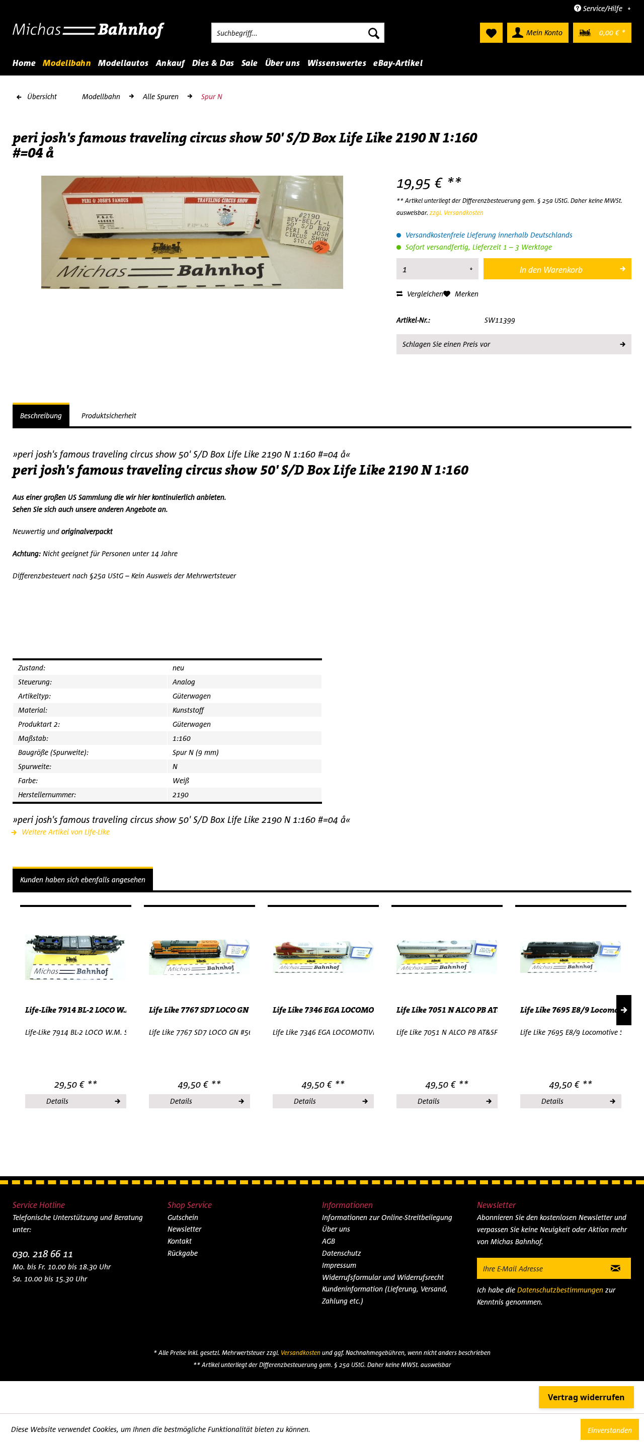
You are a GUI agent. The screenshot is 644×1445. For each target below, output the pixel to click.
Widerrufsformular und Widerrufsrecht (383, 1277)
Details (57, 1101)
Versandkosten (300, 1352)
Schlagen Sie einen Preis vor (446, 344)
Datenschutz (341, 1253)
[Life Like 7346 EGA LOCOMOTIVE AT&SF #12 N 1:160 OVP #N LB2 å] (323, 957)
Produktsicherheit (109, 415)
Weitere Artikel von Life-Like (65, 831)
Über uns (336, 1229)
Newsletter (184, 1229)
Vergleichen (424, 293)
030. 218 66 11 (43, 1253)
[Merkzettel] (491, 33)
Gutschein (183, 1217)
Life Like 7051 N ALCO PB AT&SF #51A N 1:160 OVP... (447, 1010)
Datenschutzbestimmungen (560, 1289)
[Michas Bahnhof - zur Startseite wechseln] (89, 35)
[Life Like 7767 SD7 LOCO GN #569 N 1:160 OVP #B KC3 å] (199, 957)
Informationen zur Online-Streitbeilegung (387, 1217)
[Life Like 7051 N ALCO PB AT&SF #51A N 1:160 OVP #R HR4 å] (447, 957)
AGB (328, 1241)
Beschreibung (41, 415)
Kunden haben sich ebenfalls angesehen (82, 879)
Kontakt (180, 1241)
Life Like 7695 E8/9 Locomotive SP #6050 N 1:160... (570, 1010)
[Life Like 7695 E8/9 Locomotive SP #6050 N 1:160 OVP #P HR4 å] (570, 957)
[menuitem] (297, 33)
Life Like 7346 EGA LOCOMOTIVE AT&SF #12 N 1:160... (323, 1010)
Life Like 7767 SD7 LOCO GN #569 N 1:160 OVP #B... (199, 1010)
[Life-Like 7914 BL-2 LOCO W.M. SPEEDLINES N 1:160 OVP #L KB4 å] (75, 957)
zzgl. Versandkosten (457, 212)
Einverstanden (610, 1430)
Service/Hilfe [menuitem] (602, 8)
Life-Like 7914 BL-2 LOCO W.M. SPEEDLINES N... (75, 1010)
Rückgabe (183, 1253)
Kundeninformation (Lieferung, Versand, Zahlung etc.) (385, 1294)
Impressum (339, 1265)
